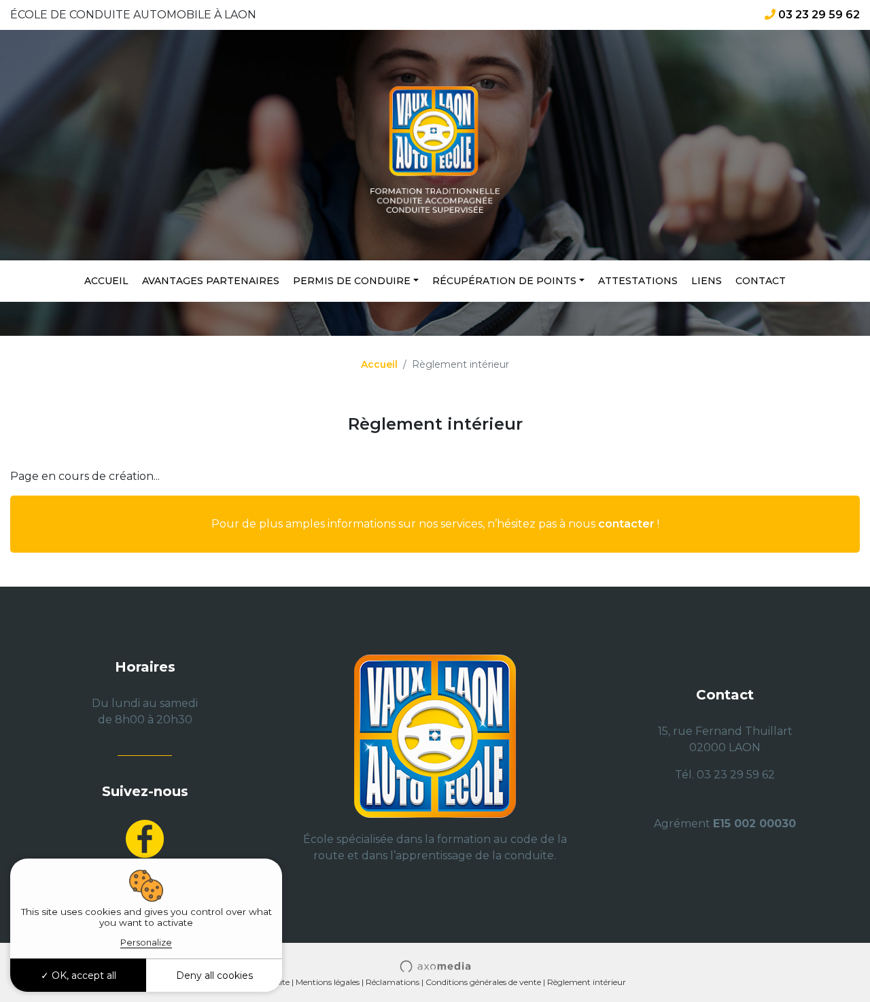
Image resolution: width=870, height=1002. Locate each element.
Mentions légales (328, 982)
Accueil (106, 281)
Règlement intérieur (586, 982)
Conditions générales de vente (483, 982)
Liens (706, 281)
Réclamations (392, 982)
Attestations (638, 281)
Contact (760, 281)
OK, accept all (82, 975)
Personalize (146, 942)
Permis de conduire (352, 281)
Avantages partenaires (210, 281)
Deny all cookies (214, 975)
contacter (626, 523)
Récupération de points (504, 281)
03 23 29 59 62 (819, 14)
